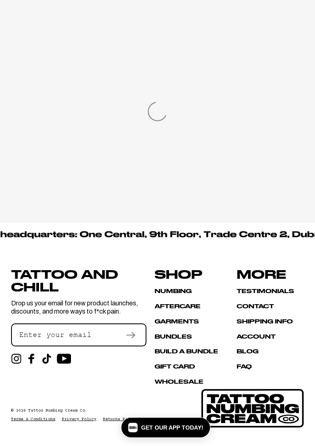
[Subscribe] (130, 334)
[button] (165, 427)
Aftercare (178, 306)
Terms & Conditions (33, 419)
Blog (247, 351)
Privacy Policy (79, 419)
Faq (244, 366)
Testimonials (265, 291)
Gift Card (175, 366)
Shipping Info (265, 321)
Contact (255, 306)
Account (256, 336)
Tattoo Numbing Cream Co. (57, 410)
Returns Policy (120, 419)
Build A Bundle (186, 351)
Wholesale (179, 381)
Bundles (173, 336)
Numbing (173, 291)
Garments (177, 321)
